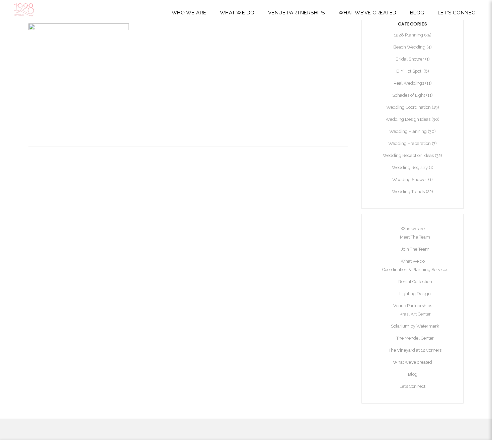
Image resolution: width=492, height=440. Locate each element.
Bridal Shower (410, 59)
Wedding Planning (408, 131)
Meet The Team (415, 237)
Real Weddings (409, 83)
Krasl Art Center (415, 314)
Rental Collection (415, 281)
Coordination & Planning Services (415, 269)
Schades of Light (408, 95)
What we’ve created (412, 362)
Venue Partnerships (412, 305)
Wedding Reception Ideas (408, 155)
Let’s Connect (412, 386)
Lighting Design (415, 293)
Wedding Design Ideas (408, 119)
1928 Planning (408, 34)
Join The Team (415, 249)
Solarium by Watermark (415, 326)
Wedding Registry (410, 167)
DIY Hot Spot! (409, 71)
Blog (412, 374)
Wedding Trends (408, 191)
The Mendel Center (415, 338)
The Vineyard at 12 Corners (415, 350)
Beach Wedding (409, 47)
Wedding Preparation (409, 143)
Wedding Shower (409, 179)
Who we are (413, 228)
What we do (413, 261)
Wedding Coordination (408, 107)
